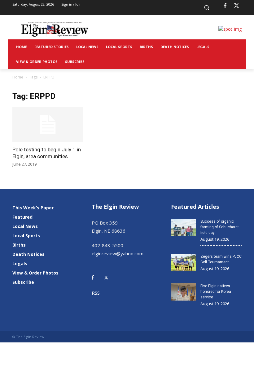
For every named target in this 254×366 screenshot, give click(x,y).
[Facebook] (225, 6)
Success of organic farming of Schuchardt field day (219, 227)
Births (19, 245)
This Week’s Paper (33, 208)
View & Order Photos (35, 273)
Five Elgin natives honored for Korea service (215, 291)
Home (17, 77)
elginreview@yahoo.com (117, 253)
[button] (206, 7)
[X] (237, 6)
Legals (19, 263)
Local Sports (26, 236)
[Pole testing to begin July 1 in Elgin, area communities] (47, 124)
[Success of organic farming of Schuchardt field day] (183, 227)
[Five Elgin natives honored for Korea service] (183, 292)
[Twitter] (109, 273)
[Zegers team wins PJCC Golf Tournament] (183, 262)
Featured (22, 217)
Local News (25, 226)
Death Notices (28, 254)
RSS (96, 293)
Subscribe (23, 282)
